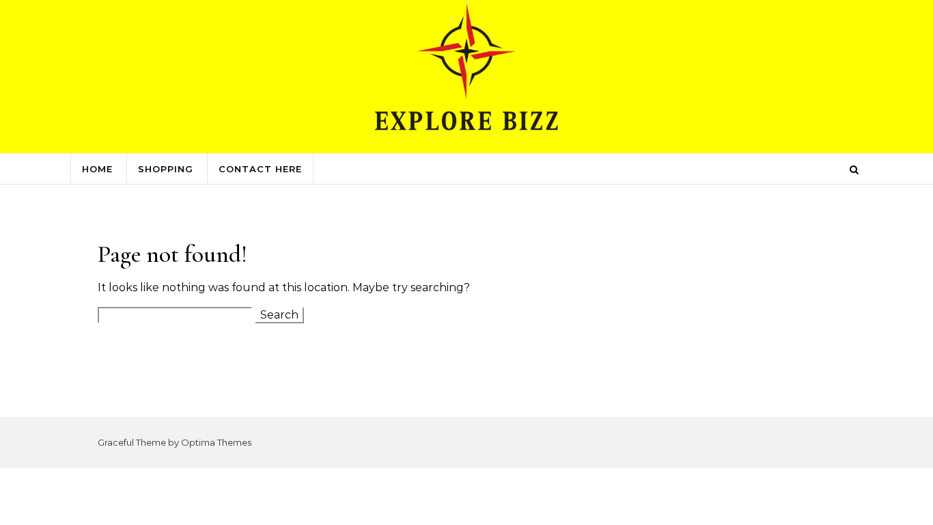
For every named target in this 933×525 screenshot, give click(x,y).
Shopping (165, 168)
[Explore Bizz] (466, 76)
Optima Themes (216, 442)
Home (97, 168)
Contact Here (260, 168)
